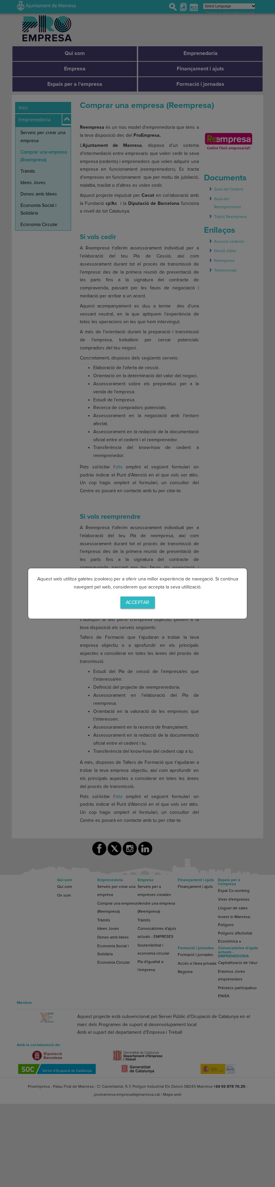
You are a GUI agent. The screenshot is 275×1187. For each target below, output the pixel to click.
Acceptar (138, 602)
